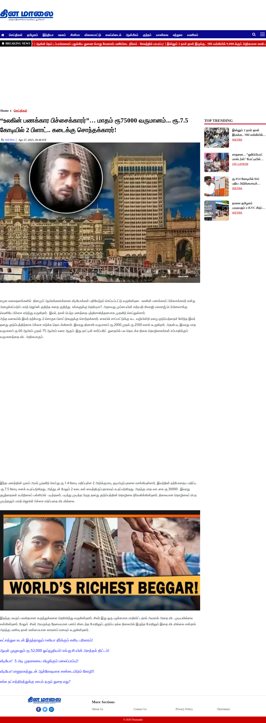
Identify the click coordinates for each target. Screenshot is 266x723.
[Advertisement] (124, 77)
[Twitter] (45, 709)
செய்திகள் (15, 35)
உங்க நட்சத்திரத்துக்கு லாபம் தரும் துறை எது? (35, 681)
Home (4, 110)
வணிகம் (192, 35)
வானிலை (162, 35)
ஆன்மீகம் (132, 35)
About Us (97, 709)
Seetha (10, 140)
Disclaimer (223, 709)
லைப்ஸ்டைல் (113, 35)
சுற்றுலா (178, 35)
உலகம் (62, 35)
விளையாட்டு (93, 35)
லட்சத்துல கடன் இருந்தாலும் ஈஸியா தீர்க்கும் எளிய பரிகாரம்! (46, 640)
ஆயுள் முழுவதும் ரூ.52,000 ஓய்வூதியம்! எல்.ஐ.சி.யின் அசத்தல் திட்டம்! (54, 650)
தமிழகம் (32, 35)
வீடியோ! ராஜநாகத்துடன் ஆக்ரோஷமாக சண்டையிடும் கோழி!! (47, 671)
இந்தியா (48, 35)
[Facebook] (38, 709)
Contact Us (140, 709)
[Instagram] (51, 709)
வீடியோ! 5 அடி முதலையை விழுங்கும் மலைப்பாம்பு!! (39, 660)
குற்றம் (147, 35)
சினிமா (75, 35)
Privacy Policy (184, 709)
